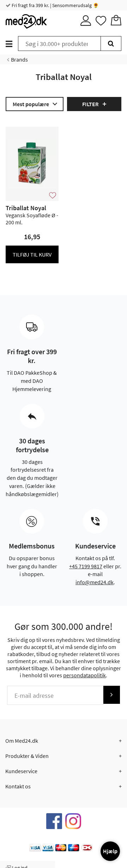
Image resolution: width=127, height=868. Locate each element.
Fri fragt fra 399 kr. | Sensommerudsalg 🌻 (55, 5)
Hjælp (110, 851)
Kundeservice (21, 771)
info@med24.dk (94, 582)
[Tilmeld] (111, 695)
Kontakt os (18, 786)
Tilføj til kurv (32, 254)
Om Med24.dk (21, 740)
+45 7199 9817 (85, 566)
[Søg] (111, 43)
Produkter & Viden (27, 755)
